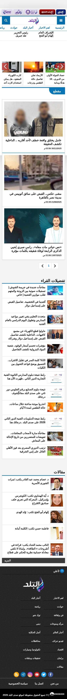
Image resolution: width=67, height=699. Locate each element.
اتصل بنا (39, 683)
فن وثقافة (58, 615)
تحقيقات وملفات (32, 658)
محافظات (35, 641)
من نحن (54, 683)
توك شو (36, 615)
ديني (38, 623)
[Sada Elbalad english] (7, 12)
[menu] (61, 20)
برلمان (60, 658)
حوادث (13, 27)
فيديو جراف (57, 641)
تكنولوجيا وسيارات (31, 649)
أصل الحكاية (34, 632)
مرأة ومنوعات (56, 623)
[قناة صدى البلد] (61, 12)
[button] (62, 66)
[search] (6, 20)
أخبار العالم (58, 632)
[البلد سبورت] (47, 12)
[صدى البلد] (33, 20)
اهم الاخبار (44, 27)
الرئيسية (59, 27)
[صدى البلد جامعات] (31, 12)
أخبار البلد (28, 27)
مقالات (60, 666)
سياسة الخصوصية (18, 683)
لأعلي (56, 571)
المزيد (7, 560)
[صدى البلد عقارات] (18, 12)
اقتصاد (60, 649)
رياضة (37, 606)
